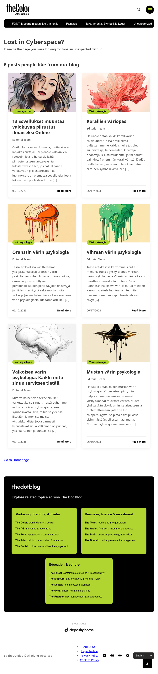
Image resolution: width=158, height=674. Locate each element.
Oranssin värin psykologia (40, 252)
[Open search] (139, 9)
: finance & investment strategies (109, 528)
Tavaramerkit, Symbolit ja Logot (105, 23)
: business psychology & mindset (108, 534)
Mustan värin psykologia (113, 372)
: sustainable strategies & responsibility (76, 573)
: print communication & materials (39, 540)
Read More (64, 191)
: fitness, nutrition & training (69, 590)
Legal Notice (89, 651)
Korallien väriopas (106, 121)
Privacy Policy (89, 655)
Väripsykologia (97, 111)
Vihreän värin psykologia (114, 252)
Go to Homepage (16, 460)
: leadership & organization (105, 522)
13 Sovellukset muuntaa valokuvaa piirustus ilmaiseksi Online (38, 126)
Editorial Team (21, 139)
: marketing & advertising (33, 528)
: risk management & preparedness (75, 596)
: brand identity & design (34, 522)
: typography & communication (37, 534)
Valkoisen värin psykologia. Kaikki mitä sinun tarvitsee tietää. (37, 377)
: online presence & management (110, 540)
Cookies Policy (89, 660)
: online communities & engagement (41, 546)
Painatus (71, 23)
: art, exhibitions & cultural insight (75, 578)
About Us (89, 647)
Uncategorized (143, 23)
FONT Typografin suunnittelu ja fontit (35, 23)
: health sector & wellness (69, 584)
